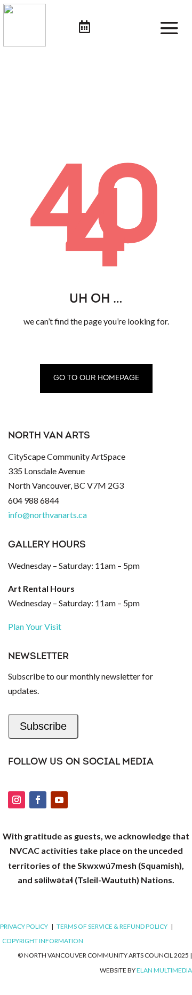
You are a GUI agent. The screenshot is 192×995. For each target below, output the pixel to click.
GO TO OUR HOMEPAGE (96, 378)
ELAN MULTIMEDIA (164, 970)
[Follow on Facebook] (37, 799)
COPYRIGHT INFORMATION (42, 941)
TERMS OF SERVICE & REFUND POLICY (112, 926)
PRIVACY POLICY (24, 926)
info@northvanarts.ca (47, 515)
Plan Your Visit (34, 626)
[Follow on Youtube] (59, 799)
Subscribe (43, 726)
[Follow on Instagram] (16, 799)
